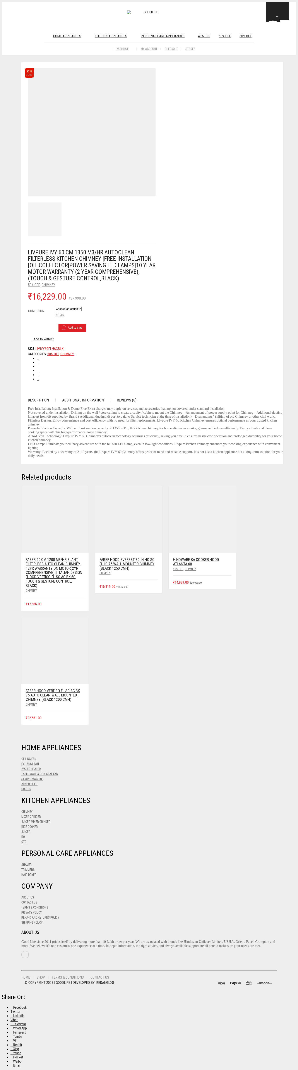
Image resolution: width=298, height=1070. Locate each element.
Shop (41, 977)
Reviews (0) (127, 400)
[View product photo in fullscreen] (150, 191)
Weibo (17, 1061)
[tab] (42, 400)
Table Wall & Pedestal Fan (39, 774)
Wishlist (122, 49)
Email (16, 1065)
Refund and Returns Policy (40, 917)
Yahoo (17, 1053)
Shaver (26, 864)
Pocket (18, 1057)
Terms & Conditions (34, 907)
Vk (15, 1041)
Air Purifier (29, 784)
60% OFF (246, 36)
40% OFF (204, 36)
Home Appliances (67, 36)
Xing (16, 1049)
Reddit (17, 1045)
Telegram (19, 1024)
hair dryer (28, 874)
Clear (59, 315)
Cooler (26, 789)
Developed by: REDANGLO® (94, 983)
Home (25, 977)
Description (38, 400)
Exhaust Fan (30, 764)
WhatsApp (20, 1028)
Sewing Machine (32, 779)
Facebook (20, 1007)
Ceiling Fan (28, 759)
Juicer (25, 831)
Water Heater (31, 769)
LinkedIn (18, 1016)
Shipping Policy (32, 922)
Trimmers (28, 869)
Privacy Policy (31, 912)
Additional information (83, 400)
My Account (149, 49)
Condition (36, 311)
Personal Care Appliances (163, 36)
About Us (27, 897)
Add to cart (75, 327)
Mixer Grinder (31, 816)
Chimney (48, 285)
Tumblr (17, 1036)
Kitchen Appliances (111, 36)
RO (23, 837)
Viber (14, 1020)
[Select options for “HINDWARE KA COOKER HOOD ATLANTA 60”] (228, 583)
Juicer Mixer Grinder (35, 821)
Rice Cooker (29, 826)
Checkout (171, 49)
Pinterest (19, 1032)
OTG (23, 842)
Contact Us (29, 902)
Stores (190, 49)
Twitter (15, 1012)
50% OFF (225, 36)
